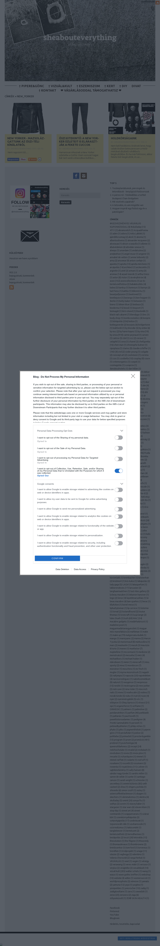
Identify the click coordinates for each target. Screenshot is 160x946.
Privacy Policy (98, 569)
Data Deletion (62, 569)
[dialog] (80, 473)
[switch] (119, 437)
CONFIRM (57, 558)
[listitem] (80, 430)
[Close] (134, 377)
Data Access (80, 569)
